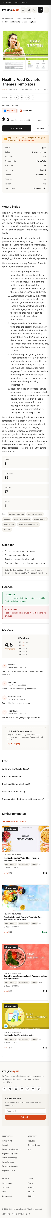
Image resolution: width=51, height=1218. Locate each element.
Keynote (5, 1145)
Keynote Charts (8, 1170)
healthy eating (10, 864)
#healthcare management (28, 524)
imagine (10, 9)
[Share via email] (33, 97)
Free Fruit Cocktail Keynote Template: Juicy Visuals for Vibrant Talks (23, 918)
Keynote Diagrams (10, 1153)
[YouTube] (33, 1088)
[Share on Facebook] (27, 97)
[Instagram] (27, 1088)
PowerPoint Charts (10, 1166)
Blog (29, 1149)
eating (34, 864)
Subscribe (25, 1117)
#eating (7, 519)
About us (31, 1141)
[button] (25, 50)
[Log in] (46, 10)
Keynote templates (24, 18)
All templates (7, 18)
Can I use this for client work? (16, 784)
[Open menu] (23, 10)
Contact (24, 3)
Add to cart (16, 128)
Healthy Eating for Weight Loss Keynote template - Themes (21, 859)
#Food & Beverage (35, 514)
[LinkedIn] (16, 1088)
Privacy (31, 1187)
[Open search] (29, 10)
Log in (9, 744)
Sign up (17, 744)
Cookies (31, 1196)
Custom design (34, 1145)
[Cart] (40, 10)
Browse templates (26, 140)
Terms (30, 1183)
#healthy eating (40, 519)
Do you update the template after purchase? (23, 799)
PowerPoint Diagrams (11, 1149)
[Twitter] (4, 1088)
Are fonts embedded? (12, 776)
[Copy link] (11, 97)
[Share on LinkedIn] (22, 97)
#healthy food (9, 524)
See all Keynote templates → (14, 821)
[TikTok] (39, 1088)
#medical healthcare (22, 519)
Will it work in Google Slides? (15, 769)
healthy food (24, 864)
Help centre (7, 1183)
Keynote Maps (8, 1162)
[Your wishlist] (34, 10)
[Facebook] (10, 1088)
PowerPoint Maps (9, 1158)
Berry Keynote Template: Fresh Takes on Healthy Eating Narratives (25, 977)
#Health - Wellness (16, 514)
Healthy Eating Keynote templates (19, 1035)
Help (16, 3)
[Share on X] (16, 97)
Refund (31, 1192)
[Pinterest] (21, 1088)
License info (7, 1196)
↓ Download (26, 938)
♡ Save (40, 128)
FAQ (4, 1192)
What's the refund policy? (14, 791)
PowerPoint (26, 110)
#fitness (7, 530)
